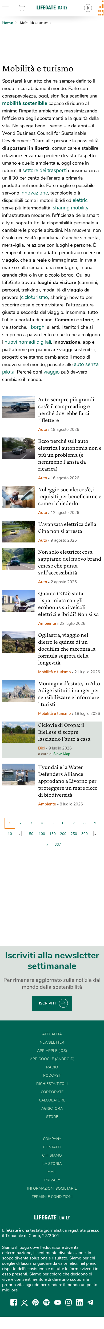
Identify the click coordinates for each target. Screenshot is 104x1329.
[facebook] (13, 1302)
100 (42, 834)
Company (52, 1138)
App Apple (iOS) (52, 1050)
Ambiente (47, 623)
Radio (52, 1067)
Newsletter (52, 1042)
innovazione (34, 192)
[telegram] (90, 1302)
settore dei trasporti (44, 170)
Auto (42, 429)
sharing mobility (71, 207)
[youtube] (57, 1302)
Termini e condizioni (52, 1196)
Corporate (52, 1092)
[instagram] (68, 1302)
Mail (52, 1171)
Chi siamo (52, 1155)
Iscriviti (47, 1003)
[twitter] (24, 1302)
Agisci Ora (52, 1108)
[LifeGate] (52, 7)
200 (63, 834)
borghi (38, 327)
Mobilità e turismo (54, 672)
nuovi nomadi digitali (28, 342)
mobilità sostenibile (24, 103)
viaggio (51, 371)
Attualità (52, 1034)
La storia (52, 1163)
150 (52, 834)
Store (28, 8)
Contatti (52, 1147)
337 (58, 844)
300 (84, 834)
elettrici (81, 200)
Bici (41, 748)
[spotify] (46, 1302)
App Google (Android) (52, 1058)
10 (10, 834)
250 (74, 834)
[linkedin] (79, 1302)
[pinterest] (35, 1302)
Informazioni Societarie (52, 1188)
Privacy (52, 1180)
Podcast (52, 1075)
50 (31, 834)
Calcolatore (52, 1100)
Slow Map (61, 753)
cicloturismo (34, 297)
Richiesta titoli (52, 1083)
